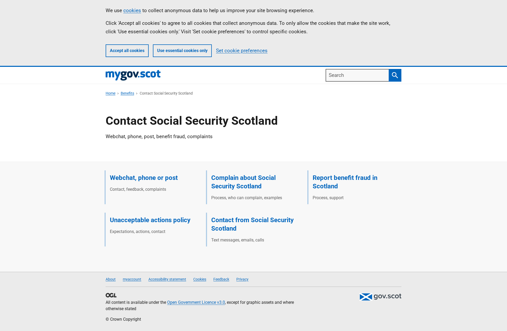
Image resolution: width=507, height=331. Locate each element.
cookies (132, 10)
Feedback (221, 279)
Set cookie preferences (241, 51)
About (111, 279)
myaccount (132, 279)
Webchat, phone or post (144, 177)
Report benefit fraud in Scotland (345, 182)
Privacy (242, 279)
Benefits (127, 93)
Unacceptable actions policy (150, 220)
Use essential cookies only (182, 50)
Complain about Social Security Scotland (243, 182)
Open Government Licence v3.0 (196, 302)
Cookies (199, 279)
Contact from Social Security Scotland (252, 224)
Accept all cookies (127, 50)
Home (110, 93)
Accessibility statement (167, 279)
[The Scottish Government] (380, 297)
